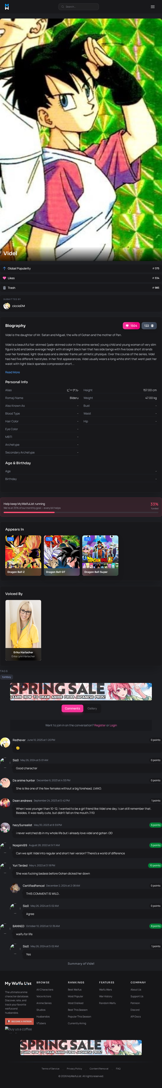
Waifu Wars (105, 989)
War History (105, 996)
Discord (135, 1010)
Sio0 (16, 760)
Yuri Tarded (20, 865)
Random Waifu (107, 1003)
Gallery (92, 708)
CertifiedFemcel (34, 886)
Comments (72, 708)
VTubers (41, 1023)
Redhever (19, 740)
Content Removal (99, 1068)
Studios (40, 1010)
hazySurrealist (22, 825)
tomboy (6, 677)
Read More (12, 372)
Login (113, 725)
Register (100, 725)
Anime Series (43, 1003)
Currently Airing (77, 1023)
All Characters (44, 989)
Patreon (135, 1003)
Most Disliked (75, 1003)
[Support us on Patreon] (19, 1021)
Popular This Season (79, 1016)
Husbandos (43, 1016)
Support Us (137, 996)
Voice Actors (43, 996)
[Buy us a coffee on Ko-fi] (19, 1030)
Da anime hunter (24, 780)
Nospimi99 (20, 845)
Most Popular (75, 996)
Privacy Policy (74, 1068)
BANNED (18, 926)
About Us (136, 989)
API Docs (136, 1016)
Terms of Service (50, 1068)
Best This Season (78, 1010)
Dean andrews (22, 801)
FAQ (118, 1068)
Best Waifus (74, 989)
